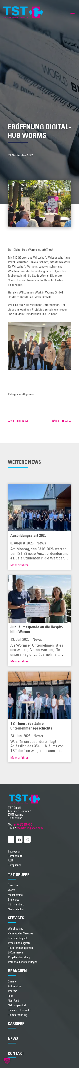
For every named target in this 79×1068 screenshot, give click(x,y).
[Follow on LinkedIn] (19, 839)
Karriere (16, 1024)
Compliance (14, 865)
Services (16, 918)
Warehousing (15, 928)
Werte (11, 890)
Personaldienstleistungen (22, 962)
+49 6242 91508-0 (23, 824)
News (41, 543)
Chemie (12, 981)
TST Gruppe (18, 875)
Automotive (14, 986)
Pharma (12, 991)
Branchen (17, 971)
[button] (7, 1060)
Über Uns (13, 885)
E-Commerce (15, 952)
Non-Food (13, 1000)
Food (10, 995)
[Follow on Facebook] (11, 839)
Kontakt (16, 1054)
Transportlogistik (18, 938)
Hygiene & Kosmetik (19, 1010)
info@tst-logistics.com (29, 828)
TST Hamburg (16, 904)
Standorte (13, 899)
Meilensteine (15, 895)
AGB (10, 860)
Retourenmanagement (21, 947)
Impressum (14, 851)
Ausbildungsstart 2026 (28, 536)
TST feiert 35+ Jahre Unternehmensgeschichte (31, 726)
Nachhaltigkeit (16, 909)
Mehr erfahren (19, 565)
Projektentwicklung (19, 957)
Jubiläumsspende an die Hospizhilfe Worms (36, 629)
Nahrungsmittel (17, 1005)
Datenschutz (15, 856)
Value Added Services (20, 933)
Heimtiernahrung (17, 1015)
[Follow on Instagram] (27, 839)
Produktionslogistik (19, 943)
